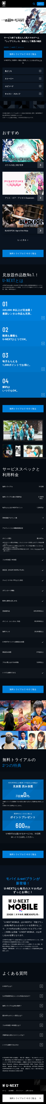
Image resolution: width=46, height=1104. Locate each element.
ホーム (4, 1090)
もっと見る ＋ (23, 240)
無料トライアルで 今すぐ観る (23, 54)
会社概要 (11, 1090)
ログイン (40, 4)
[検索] (34, 4)
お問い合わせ (29, 1090)
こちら (38, 549)
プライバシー (19, 1090)
